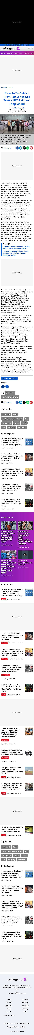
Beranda (4, 88)
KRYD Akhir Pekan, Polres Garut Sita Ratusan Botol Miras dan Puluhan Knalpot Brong (11, 503)
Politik (27, 53)
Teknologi (5, 740)
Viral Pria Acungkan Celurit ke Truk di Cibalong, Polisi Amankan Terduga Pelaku (12, 829)
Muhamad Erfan (19, 108)
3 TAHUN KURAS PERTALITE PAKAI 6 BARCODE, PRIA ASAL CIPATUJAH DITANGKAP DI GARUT (8, 537)
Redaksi (22, 1027)
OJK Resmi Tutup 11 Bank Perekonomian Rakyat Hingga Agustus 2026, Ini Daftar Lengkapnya (12, 457)
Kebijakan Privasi (13, 1027)
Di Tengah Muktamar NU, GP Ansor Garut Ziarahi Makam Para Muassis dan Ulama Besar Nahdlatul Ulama (11, 787)
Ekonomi (5, 643)
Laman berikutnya (9, 378)
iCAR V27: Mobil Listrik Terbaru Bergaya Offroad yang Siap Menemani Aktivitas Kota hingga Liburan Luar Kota (10, 733)
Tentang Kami (8, 1024)
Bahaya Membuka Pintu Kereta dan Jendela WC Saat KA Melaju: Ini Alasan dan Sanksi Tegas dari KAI (11, 487)
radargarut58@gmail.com (17, 993)
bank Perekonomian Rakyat (12, 419)
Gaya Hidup (5, 675)
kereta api (21, 427)
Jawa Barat (18, 53)
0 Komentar (7, 148)
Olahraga (25, 1002)
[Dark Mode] (29, 48)
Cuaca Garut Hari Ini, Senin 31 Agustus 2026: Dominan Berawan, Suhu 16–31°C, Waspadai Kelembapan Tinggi (12, 442)
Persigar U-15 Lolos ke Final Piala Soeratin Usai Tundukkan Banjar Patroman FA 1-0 (12, 771)
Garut (3, 53)
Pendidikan (25, 1005)
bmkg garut (7, 423)
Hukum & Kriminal (8, 1015)
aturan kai (6, 415)
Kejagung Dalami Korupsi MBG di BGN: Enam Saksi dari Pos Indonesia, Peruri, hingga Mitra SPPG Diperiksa (12, 472)
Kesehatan (25, 999)
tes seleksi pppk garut (10, 397)
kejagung (11, 427)
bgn (26, 419)
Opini (25, 1012)
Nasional (10, 53)
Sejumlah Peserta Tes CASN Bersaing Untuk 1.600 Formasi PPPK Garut (16, 247)
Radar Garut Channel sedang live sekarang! (25, 563)
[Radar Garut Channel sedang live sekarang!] (25, 554)
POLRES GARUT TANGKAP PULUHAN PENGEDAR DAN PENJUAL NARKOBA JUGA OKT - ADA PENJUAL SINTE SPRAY (8, 567)
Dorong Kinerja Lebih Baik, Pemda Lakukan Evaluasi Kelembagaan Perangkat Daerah (15, 253)
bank (15, 415)
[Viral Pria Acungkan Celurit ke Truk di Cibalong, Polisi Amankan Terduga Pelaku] (29, 830)
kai (4, 427)
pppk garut (10, 393)
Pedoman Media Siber (21, 1024)
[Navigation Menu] (32, 48)
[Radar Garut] (10, 49)
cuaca (16, 423)
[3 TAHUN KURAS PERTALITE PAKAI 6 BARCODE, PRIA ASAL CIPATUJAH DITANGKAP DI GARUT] (8, 525)
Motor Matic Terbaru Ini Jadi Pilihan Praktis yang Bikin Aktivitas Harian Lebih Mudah (12, 752)
